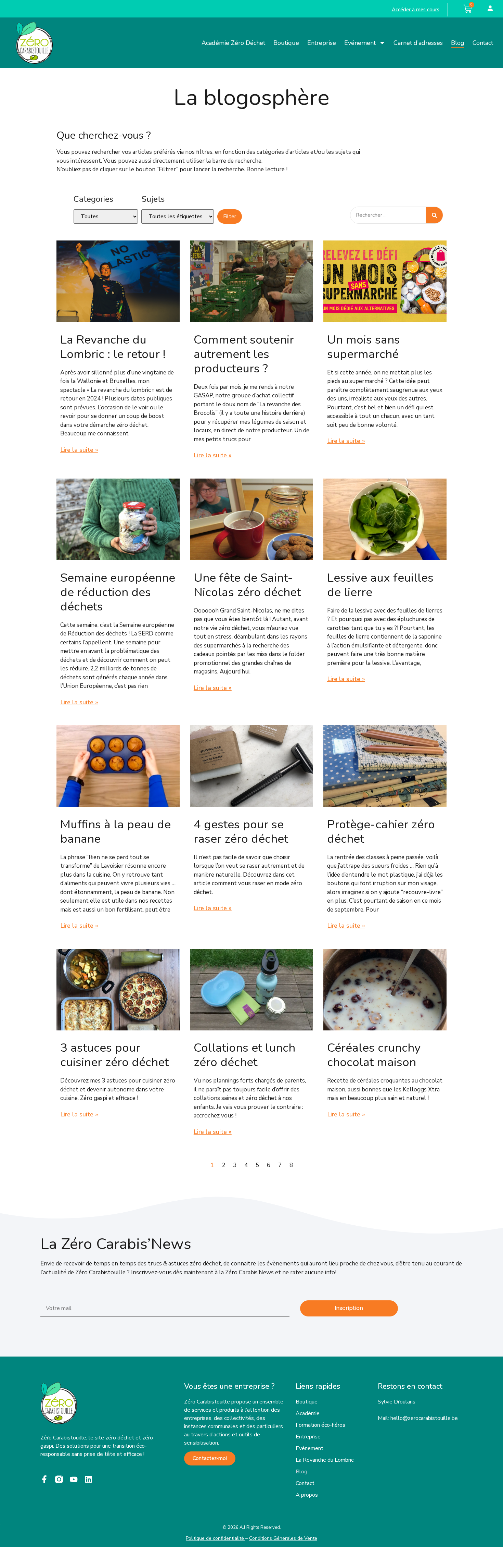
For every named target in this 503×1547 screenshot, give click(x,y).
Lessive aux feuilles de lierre (380, 585)
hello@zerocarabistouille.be (424, 1418)
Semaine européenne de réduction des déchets (117, 592)
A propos (307, 1495)
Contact (483, 43)
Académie (308, 1413)
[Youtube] (74, 1479)
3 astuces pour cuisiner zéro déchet (114, 1055)
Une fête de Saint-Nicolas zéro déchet (247, 585)
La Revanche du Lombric (324, 1460)
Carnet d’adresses (418, 43)
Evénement (360, 43)
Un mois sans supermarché (363, 347)
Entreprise (321, 43)
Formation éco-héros (320, 1425)
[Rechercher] (434, 215)
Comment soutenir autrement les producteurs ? (244, 354)
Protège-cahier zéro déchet (381, 831)
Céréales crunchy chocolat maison (374, 1055)
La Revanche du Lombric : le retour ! (113, 347)
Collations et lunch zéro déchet (244, 1055)
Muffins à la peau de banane (115, 831)
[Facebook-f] (44, 1479)
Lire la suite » (79, 450)
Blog (457, 43)
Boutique (286, 43)
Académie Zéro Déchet (233, 43)
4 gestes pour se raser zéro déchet (241, 831)
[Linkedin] (88, 1479)
